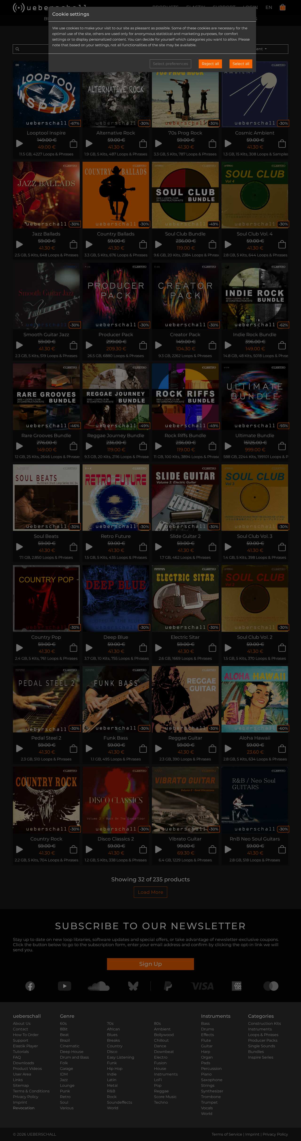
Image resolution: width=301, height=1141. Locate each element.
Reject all (210, 64)
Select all (241, 64)
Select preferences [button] (170, 64)
